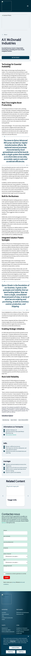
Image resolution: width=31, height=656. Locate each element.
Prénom (5, 530)
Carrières (4, 612)
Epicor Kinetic (14, 420)
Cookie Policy (12, 641)
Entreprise (5, 548)
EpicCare (4, 522)
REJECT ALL (10, 651)
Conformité (19, 633)
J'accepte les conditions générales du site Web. (16, 573)
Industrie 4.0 (5, 628)
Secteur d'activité (7, 553)
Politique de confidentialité (22, 630)
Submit (7, 577)
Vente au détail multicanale (8, 631)
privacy (13, 582)
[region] (16, 645)
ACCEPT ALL (21, 651)
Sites (3, 616)
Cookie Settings (20, 631)
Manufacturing (6, 420)
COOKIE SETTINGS (15, 647)
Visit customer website (11, 435)
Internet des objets (6, 630)
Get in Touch (15, 57)
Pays (4, 559)
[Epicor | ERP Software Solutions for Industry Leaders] (7, 6)
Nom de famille (6, 536)
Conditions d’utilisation (21, 628)
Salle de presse (5, 614)
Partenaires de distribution (22, 612)
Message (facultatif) (7, 565)
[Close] (28, 636)
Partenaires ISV (19, 614)
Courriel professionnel (8, 542)
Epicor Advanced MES (23, 420)
